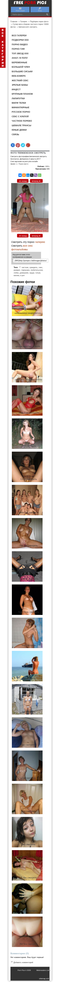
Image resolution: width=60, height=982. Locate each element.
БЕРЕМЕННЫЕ (19, 62)
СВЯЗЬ (15, 134)
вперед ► (36, 180)
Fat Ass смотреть (29, 545)
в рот (22, 275)
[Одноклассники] (24, 175)
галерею (40, 242)
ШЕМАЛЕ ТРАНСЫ (21, 125)
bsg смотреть (29, 645)
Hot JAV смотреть (28, 578)
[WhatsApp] (39, 175)
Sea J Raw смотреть (28, 611)
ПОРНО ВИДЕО (20, 44)
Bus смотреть (28, 811)
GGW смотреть (29, 479)
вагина (16, 275)
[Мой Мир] (28, 175)
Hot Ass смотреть (28, 910)
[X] (31, 175)
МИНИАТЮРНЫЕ (20, 107)
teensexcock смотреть (28, 26)
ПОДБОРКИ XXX (20, 39)
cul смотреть (28, 678)
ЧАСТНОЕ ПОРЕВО (22, 120)
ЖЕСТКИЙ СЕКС (20, 80)
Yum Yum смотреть (28, 412)
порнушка (25, 270)
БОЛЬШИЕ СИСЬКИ (22, 71)
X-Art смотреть (29, 877)
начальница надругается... (29, 313)
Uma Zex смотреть (29, 512)
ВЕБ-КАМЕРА (19, 75)
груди (31, 272)
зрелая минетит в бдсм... (28, 346)
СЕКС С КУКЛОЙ (20, 116)
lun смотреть (28, 711)
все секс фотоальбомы (22, 247)
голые (37, 272)
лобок (16, 272)
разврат (17, 270)
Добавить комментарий (23, 962)
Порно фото (23, 164)
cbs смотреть (28, 778)
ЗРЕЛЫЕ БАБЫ (20, 84)
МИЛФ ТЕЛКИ (19, 102)
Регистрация (20, 10)
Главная (13, 21)
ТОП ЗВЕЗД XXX (20, 53)
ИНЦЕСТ (16, 89)
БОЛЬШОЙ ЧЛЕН (21, 66)
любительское (37, 270)
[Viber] (35, 175)
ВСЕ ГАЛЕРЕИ (19, 35)
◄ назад (23, 180)
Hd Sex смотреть (29, 944)
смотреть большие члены (28, 379)
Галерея (23, 21)
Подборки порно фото (39, 21)
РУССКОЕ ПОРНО (21, 111)
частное (25, 267)
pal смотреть (28, 844)
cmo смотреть (28, 445)
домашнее (24, 272)
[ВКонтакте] (20, 175)
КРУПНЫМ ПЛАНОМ (22, 93)
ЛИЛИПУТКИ (18, 98)
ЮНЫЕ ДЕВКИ (19, 129)
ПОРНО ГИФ (18, 48)
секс (40, 267)
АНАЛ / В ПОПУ (20, 57)
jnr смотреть (28, 744)
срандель (33, 267)
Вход (40, 10)
